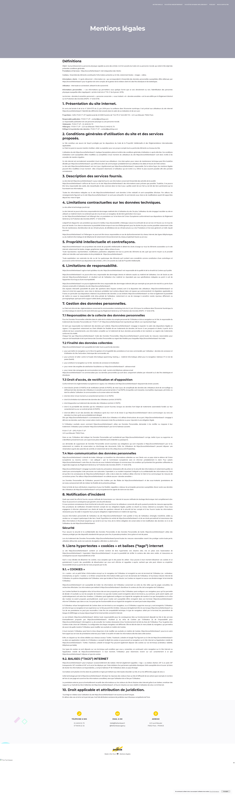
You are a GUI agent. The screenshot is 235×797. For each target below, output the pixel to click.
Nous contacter (223, 4)
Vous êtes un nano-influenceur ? (196, 4)
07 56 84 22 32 (79, 726)
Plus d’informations (214, 791)
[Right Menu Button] (234, 763)
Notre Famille (158, 4)
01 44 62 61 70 (79, 723)
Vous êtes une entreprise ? (173, 4)
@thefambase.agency (117, 726)
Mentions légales (125, 754)
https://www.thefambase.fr (90, 71)
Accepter (225, 791)
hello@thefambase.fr (117, 723)
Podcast (212, 4)
